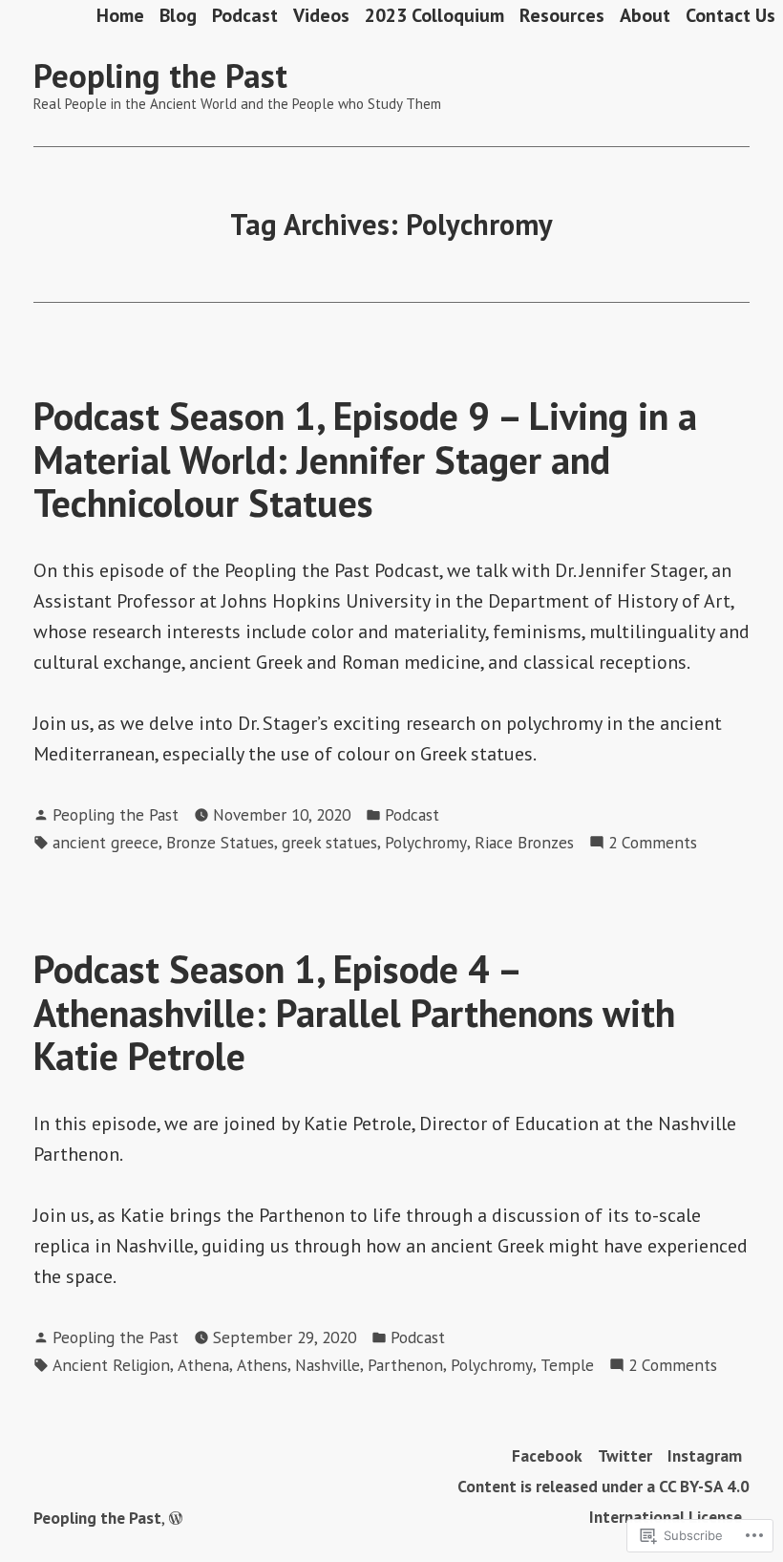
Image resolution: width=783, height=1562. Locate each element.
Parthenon (405, 1365)
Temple (567, 1365)
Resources (561, 15)
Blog (178, 15)
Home (120, 15)
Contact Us (730, 15)
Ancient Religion (111, 1365)
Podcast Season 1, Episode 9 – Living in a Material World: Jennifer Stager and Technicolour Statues (365, 459)
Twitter (625, 1455)
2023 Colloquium (434, 15)
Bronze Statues (220, 842)
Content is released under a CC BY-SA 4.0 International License (603, 1501)
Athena (203, 1365)
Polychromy (426, 842)
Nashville (327, 1365)
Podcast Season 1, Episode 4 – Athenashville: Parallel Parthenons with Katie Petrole (354, 1012)
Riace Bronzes (524, 842)
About (645, 15)
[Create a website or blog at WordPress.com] (175, 1518)
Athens (262, 1365)
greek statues (329, 842)
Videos (321, 15)
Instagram (704, 1455)
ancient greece (106, 842)
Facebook (547, 1455)
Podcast (245, 15)
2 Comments (652, 843)
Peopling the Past (160, 75)
